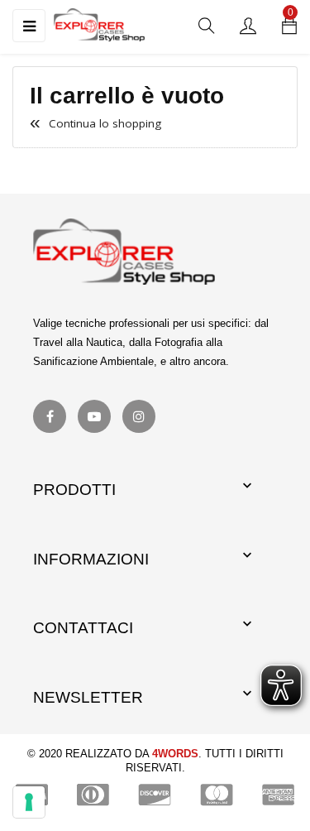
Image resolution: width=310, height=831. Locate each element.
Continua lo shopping (95, 123)
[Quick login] (248, 27)
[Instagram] (138, 416)
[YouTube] (94, 416)
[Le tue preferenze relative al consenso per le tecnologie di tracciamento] (29, 802)
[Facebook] (49, 416)
